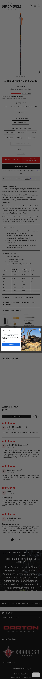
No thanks (11, 347)
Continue (11, 344)
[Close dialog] (40, 329)
